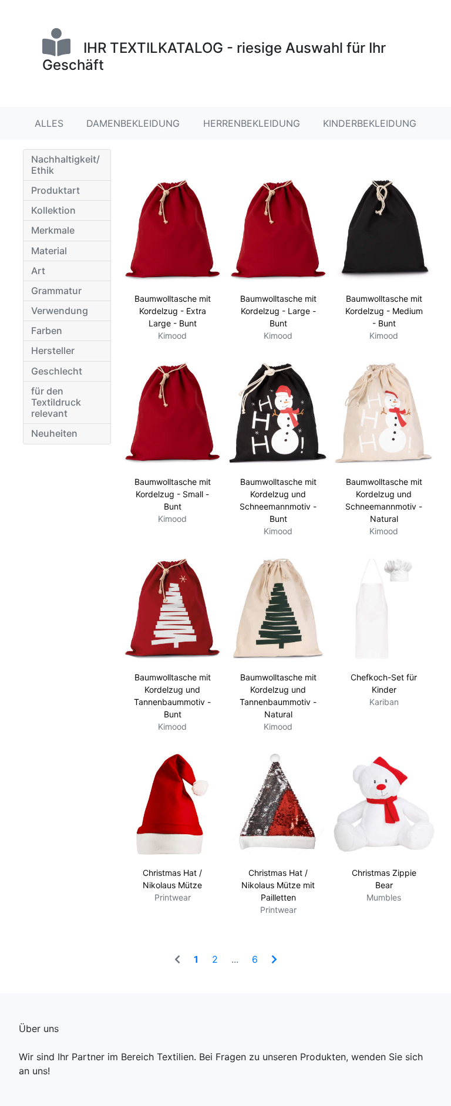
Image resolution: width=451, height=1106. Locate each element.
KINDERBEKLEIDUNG (369, 123)
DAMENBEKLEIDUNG (133, 123)
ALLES (49, 123)
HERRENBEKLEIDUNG (251, 123)
